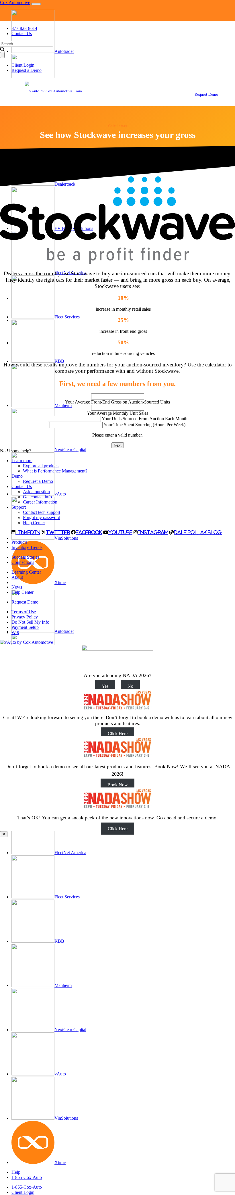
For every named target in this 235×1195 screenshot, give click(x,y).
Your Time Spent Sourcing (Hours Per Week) (144, 424)
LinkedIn (27, 532)
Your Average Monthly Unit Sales (117, 413)
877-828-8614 (24, 28)
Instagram (153, 532)
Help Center (34, 522)
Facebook (89, 532)
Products (19, 542)
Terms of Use (23, 611)
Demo (17, 476)
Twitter (58, 532)
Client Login (22, 1192)
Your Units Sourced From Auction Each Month (144, 418)
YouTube (120, 532)
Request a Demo (26, 70)
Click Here (118, 733)
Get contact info (37, 496)
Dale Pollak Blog (198, 532)
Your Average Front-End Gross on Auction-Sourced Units (117, 401)
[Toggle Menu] (9, 92)
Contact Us (21, 33)
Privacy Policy (24, 616)
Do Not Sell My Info (30, 622)
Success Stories (25, 557)
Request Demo (206, 94)
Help (15, 1172)
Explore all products (41, 465)
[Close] (3, 834)
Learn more (21, 460)
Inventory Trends (26, 547)
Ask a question (36, 491)
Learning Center (26, 572)
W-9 (15, 632)
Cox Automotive (15, 2)
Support (18, 507)
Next (118, 445)
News (16, 587)
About (17, 577)
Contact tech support (41, 512)
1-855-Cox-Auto (26, 1177)
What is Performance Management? (55, 470)
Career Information (40, 501)
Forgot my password (41, 517)
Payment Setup (25, 627)
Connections (22, 562)
